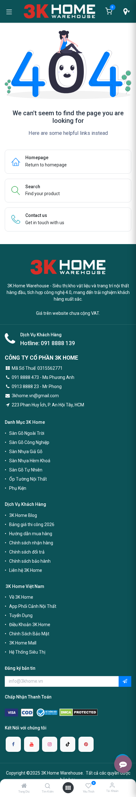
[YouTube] (31, 744)
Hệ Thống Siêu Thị (27, 652)
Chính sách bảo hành (30, 561)
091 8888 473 (25, 377)
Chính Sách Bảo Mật (29, 633)
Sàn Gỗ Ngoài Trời (26, 433)
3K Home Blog (23, 515)
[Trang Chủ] (24, 786)
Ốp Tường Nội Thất (28, 479)
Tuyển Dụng (21, 615)
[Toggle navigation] (9, 11)
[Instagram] (49, 744)
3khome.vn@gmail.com (35, 395)
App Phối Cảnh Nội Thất (32, 606)
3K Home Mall (22, 642)
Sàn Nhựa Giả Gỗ (25, 451)
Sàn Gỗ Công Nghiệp (29, 442)
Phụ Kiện (17, 488)
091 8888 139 (58, 343)
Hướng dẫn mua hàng (30, 533)
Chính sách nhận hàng (31, 542)
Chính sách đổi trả (27, 551)
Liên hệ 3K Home (25, 570)
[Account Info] (112, 785)
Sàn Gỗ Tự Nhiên (25, 469)
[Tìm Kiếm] (48, 786)
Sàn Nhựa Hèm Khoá (29, 460)
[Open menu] (68, 788)
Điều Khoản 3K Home (29, 624)
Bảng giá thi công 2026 (31, 524)
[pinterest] (86, 744)
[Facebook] (13, 744)
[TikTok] (67, 744)
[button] (125, 681)
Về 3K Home (21, 597)
